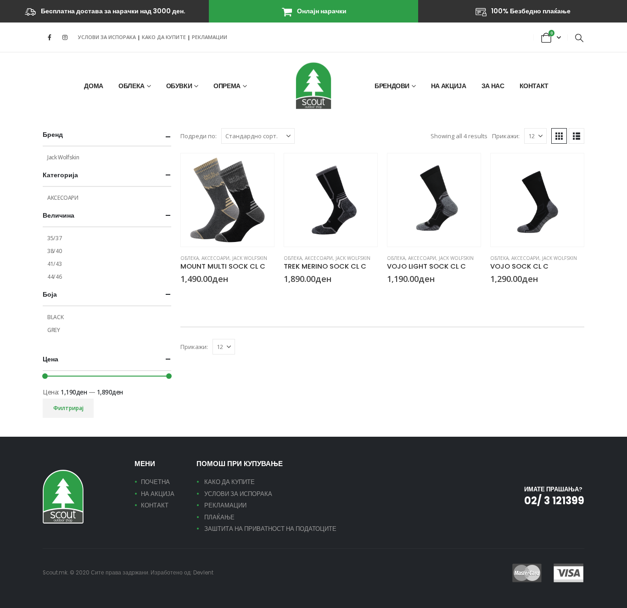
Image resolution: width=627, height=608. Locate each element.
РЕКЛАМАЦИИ (209, 37)
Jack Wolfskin (249, 258)
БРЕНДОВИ (392, 85)
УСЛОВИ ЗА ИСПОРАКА (107, 37)
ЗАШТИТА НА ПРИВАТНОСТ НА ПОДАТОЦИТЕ (270, 528)
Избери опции (259, 168)
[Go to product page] (227, 200)
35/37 (54, 238)
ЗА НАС (492, 85)
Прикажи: (506, 136)
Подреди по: (198, 136)
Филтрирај (68, 408)
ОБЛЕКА (131, 85)
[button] (579, 37)
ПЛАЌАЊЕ (219, 517)
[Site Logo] (313, 86)
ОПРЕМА (227, 85)
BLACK (55, 317)
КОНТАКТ (534, 85)
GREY (53, 330)
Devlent (203, 572)
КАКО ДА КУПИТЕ (164, 37)
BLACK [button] (184, 296)
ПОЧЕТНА (155, 482)
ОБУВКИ (179, 85)
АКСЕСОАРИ (216, 258)
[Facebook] (49, 37)
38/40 (54, 251)
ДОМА (93, 85)
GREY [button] (402, 296)
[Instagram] (64, 37)
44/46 (54, 277)
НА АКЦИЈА (448, 85)
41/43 (54, 264)
